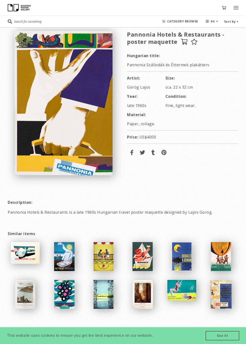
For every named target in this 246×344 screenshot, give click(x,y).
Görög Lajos (139, 87)
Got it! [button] (222, 335)
